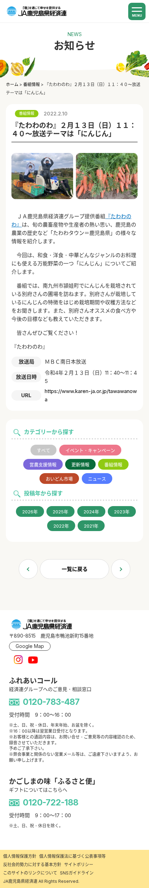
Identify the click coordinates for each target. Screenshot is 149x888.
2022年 (61, 526)
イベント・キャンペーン (90, 450)
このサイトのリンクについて (30, 873)
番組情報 (113, 464)
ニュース (97, 478)
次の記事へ (120, 569)
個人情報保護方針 (19, 856)
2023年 (122, 511)
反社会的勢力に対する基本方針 (32, 864)
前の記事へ (28, 569)
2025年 (60, 511)
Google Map (30, 646)
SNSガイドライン (77, 873)
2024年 (91, 511)
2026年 (30, 511)
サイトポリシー (78, 864)
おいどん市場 (59, 478)
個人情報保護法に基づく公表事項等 (72, 856)
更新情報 (80, 464)
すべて (43, 450)
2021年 (91, 526)
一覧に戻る (75, 569)
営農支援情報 (42, 464)
